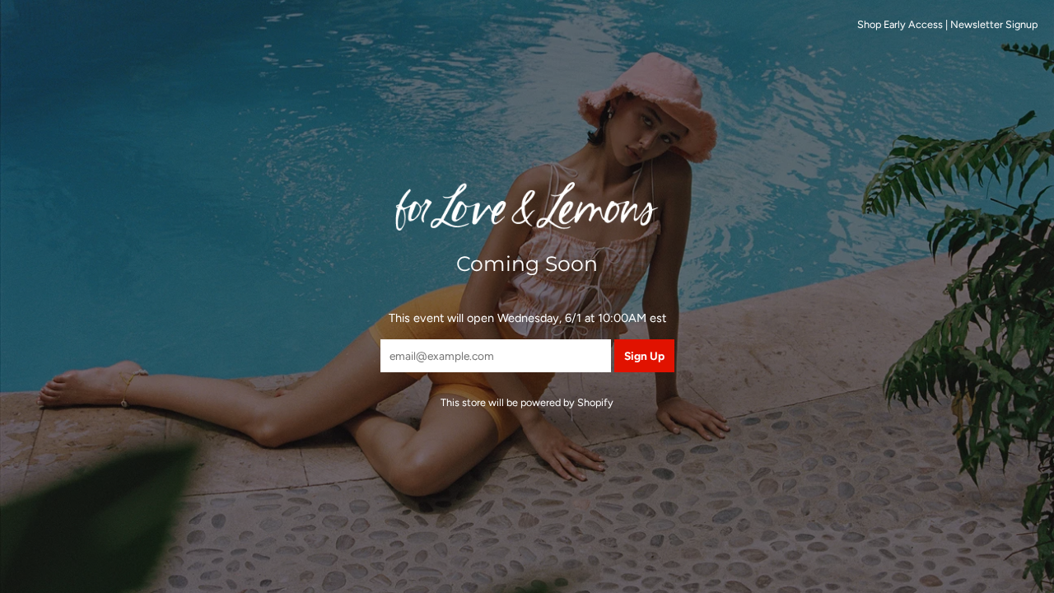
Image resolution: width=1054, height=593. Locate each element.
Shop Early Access (900, 24)
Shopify (595, 402)
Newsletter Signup (994, 24)
